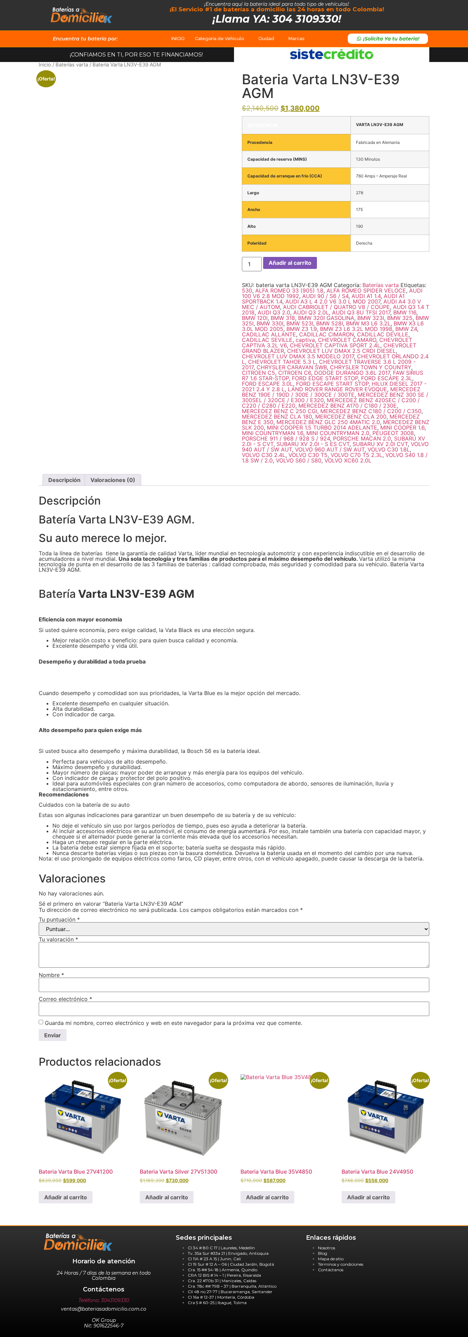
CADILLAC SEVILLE (267, 339)
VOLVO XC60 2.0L (347, 460)
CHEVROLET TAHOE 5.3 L (282, 361)
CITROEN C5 (258, 372)
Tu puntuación (59, 919)
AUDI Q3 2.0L (311, 312)
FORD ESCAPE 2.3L (386, 378)
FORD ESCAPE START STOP (332, 383)
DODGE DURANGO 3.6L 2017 (352, 372)
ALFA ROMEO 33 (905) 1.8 (289, 290)
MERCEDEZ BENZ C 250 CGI (279, 411)
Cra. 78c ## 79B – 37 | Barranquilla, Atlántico (232, 1286)
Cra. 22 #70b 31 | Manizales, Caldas (222, 1280)
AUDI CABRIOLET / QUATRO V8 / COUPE (336, 307)
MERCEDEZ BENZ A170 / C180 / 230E (347, 405)
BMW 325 (399, 317)
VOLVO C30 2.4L (263, 454)
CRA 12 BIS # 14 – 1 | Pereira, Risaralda (224, 1275)
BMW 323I (370, 317)
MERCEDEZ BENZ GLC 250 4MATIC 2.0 (328, 422)
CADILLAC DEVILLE (382, 334)
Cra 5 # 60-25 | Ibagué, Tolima (217, 1302)
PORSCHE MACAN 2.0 (362, 438)
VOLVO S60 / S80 (298, 460)
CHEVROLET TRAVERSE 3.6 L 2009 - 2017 (329, 364)
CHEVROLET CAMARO (347, 339)
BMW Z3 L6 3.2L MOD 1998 (356, 328)
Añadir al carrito (290, 262)
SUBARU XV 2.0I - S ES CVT (312, 444)
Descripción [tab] (64, 479)
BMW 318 (283, 317)
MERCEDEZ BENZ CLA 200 (350, 416)
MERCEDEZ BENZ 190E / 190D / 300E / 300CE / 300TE (331, 392)
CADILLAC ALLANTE (269, 334)
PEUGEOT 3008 (393, 433)
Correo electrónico (65, 999)
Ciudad (266, 38)
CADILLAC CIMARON (326, 334)
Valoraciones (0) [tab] (112, 479)
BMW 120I (255, 317)
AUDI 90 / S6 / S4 (325, 296)
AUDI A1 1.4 (366, 296)
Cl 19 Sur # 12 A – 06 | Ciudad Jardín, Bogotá (231, 1264)
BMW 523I (299, 323)
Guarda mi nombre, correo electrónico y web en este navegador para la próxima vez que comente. (173, 1023)
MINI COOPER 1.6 (402, 427)
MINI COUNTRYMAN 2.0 (337, 433)
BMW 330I (270, 323)
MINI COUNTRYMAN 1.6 (272, 433)
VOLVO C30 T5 (308, 454)
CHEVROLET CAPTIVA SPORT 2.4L (335, 345)
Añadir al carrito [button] (65, 1197)
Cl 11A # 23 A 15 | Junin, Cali (214, 1258)
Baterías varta (72, 65)
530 (247, 290)
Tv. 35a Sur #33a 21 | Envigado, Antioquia (228, 1253)
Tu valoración (58, 939)
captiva (305, 339)
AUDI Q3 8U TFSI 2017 (361, 312)
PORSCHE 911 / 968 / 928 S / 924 (286, 438)
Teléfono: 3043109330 (103, 1300)
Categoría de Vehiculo (219, 38)
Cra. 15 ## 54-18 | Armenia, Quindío (222, 1269)
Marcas (296, 38)
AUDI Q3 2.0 (274, 312)
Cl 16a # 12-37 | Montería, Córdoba (221, 1297)
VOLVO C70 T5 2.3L (356, 454)
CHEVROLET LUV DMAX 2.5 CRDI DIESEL (341, 350)
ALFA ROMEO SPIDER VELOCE (366, 290)
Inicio (45, 65)
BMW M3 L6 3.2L (368, 323)
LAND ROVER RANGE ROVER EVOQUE (337, 389)
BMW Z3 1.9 (301, 328)
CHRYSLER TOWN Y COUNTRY (370, 367)
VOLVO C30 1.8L (389, 449)
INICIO (178, 38)
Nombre (51, 975)
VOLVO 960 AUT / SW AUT (330, 449)
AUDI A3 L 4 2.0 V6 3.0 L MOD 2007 (332, 301)
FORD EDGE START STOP (325, 378)
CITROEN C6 (294, 372)
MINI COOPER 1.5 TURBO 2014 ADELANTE (322, 427)
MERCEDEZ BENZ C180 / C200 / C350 (370, 411)
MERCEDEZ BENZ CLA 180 (277, 416)
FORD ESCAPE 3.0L (267, 383)
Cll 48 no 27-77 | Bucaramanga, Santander (230, 1291)
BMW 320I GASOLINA (326, 317)
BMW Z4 (406, 328)
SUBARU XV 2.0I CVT (380, 444)
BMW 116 (404, 312)
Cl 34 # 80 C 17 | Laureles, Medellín (221, 1247)
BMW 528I (329, 323)
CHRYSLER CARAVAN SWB (292, 367)
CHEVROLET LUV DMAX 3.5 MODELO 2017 (298, 356)
